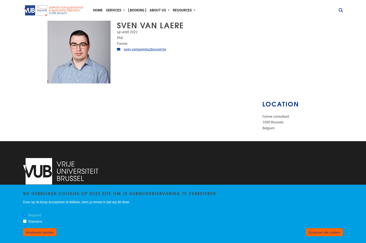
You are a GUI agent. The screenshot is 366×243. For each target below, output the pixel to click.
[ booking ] (137, 10)
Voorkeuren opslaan (40, 232)
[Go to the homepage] (54, 10)
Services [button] (114, 10)
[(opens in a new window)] (60, 171)
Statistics (35, 222)
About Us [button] (158, 10)
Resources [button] (183, 10)
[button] (339, 10)
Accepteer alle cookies (324, 232)
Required (34, 215)
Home (98, 10)
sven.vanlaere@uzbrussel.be (145, 49)
